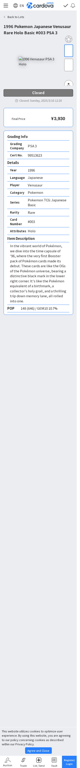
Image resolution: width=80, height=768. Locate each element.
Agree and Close (38, 750)
